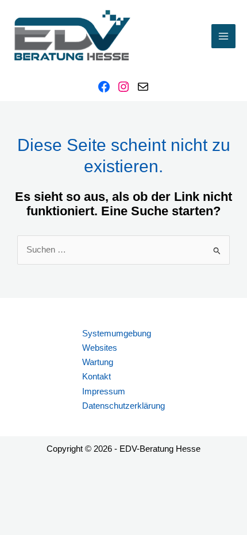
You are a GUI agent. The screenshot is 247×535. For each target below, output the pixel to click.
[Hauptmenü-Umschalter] (223, 36)
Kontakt (96, 376)
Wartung (97, 362)
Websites (99, 347)
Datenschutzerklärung (123, 405)
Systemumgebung (116, 333)
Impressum (103, 391)
